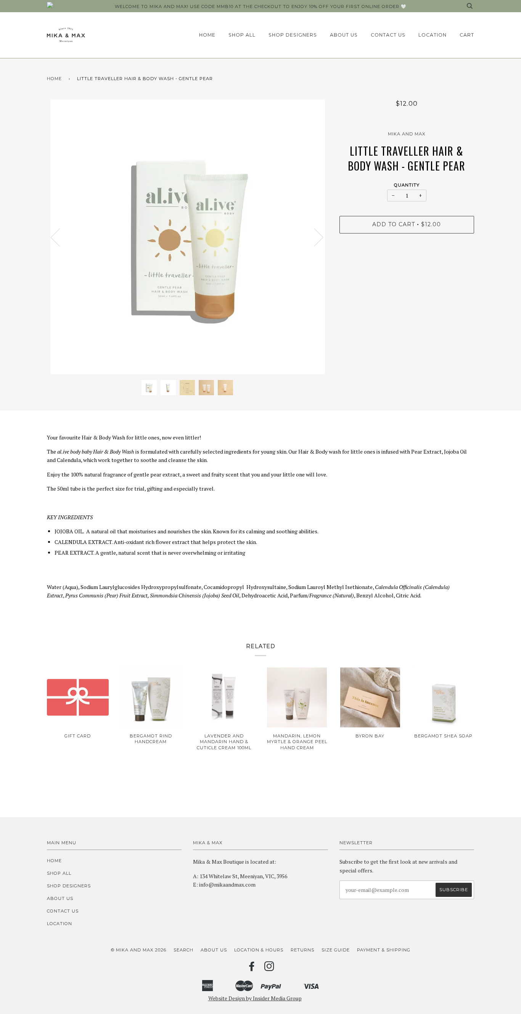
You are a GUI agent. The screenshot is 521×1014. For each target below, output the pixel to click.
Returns (302, 950)
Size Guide (336, 950)
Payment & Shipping (383, 950)
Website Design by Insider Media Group (255, 998)
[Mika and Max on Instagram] (269, 968)
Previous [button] (60, 237)
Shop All (242, 35)
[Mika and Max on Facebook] (252, 968)
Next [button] (314, 237)
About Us (344, 35)
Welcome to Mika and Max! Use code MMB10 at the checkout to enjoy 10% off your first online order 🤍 (261, 6)
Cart (467, 35)
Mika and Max (406, 134)
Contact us (388, 35)
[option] (187, 237)
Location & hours (258, 950)
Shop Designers (293, 35)
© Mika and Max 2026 (138, 950)
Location (432, 35)
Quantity (407, 185)
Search (183, 950)
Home (207, 35)
